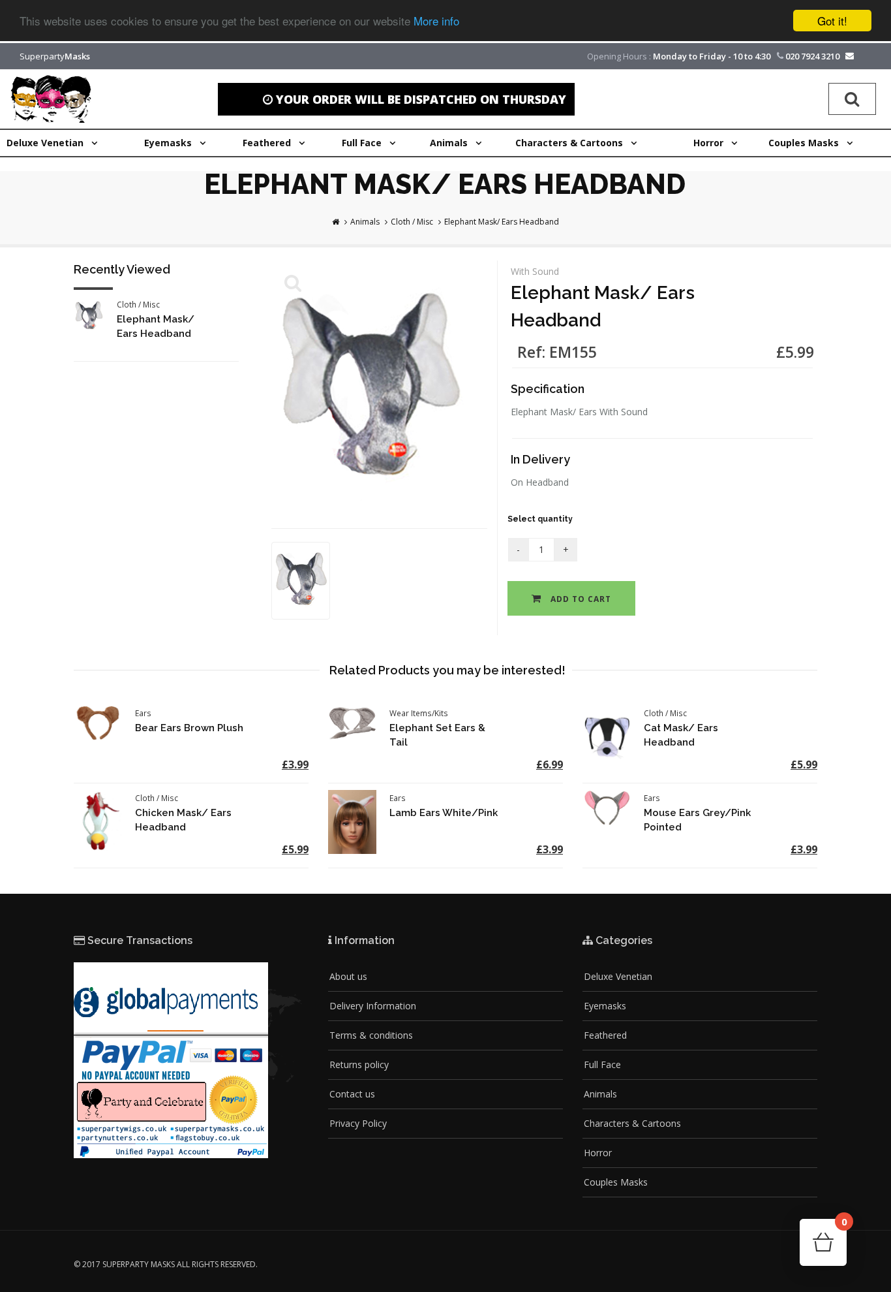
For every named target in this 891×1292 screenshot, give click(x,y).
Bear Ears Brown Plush (189, 728)
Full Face (602, 1064)
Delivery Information (372, 1006)
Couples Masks (616, 1182)
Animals (365, 221)
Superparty (55, 56)
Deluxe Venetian (618, 976)
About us (348, 976)
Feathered (605, 1035)
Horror (598, 1152)
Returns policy (359, 1064)
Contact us (352, 1094)
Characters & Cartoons (632, 1123)
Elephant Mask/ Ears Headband (501, 221)
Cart (844, 1226)
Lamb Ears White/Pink (443, 813)
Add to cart (579, 599)
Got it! (832, 20)
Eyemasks (605, 1006)
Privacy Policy (358, 1123)
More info (436, 21)
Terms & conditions (371, 1035)
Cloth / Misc (412, 221)
